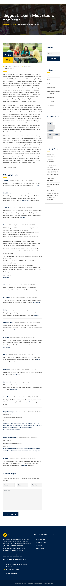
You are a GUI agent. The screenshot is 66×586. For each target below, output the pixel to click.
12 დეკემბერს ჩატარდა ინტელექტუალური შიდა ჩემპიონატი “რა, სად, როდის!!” (53, 169)
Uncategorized (51, 87)
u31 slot (5, 284)
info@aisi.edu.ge (11, 573)
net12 (5, 354)
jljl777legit (6, 337)
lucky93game (7, 193)
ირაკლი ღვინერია (13, 66)
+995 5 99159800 (12, 570)
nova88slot (6, 369)
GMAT (25, 66)
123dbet (5, 180)
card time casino (8, 322)
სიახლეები (50, 106)
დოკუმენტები (51, 98)
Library (50, 130)
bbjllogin (5, 310)
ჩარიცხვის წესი (41, 539)
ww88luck (6, 208)
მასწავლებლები (41, 542)
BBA (49, 123)
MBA (14, 167)
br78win (5, 458)
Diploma (9, 167)
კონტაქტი (39, 545)
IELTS (29, 66)
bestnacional (7, 382)
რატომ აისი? (40, 548)
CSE (48, 75)
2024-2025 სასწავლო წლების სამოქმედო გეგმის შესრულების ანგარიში (53, 195)
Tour (49, 137)
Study (57, 134)
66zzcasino (6, 297)
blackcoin (6, 277)
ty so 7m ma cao (8, 397)
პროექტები (50, 102)
